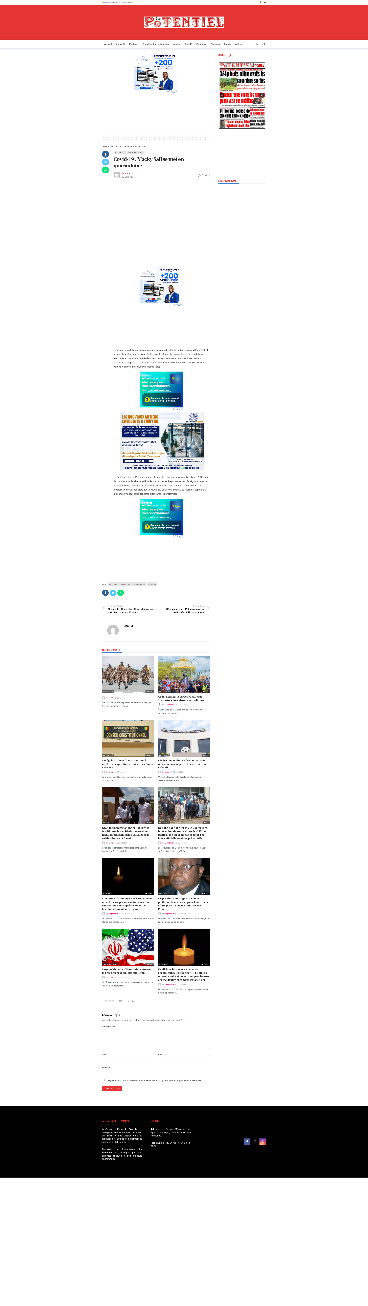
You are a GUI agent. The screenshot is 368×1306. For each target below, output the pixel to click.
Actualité (120, 152)
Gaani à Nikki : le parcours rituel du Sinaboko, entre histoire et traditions (181, 698)
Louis (167, 772)
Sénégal (152, 584)
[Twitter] (265, 2)
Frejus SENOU (114, 913)
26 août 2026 (122, 698)
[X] (255, 1141)
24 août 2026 (122, 977)
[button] (222, 95)
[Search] (257, 44)
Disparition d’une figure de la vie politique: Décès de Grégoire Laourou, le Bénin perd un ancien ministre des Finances (183, 904)
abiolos (126, 173)
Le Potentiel (169, 704)
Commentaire (109, 1026)
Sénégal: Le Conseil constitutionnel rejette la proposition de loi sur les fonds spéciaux (127, 764)
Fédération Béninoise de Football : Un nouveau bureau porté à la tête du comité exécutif (183, 764)
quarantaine (139, 584)
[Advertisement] (156, 113)
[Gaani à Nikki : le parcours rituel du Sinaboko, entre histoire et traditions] (184, 674)
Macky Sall (126, 584)
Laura (111, 698)
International (135, 152)
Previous (109, 1001)
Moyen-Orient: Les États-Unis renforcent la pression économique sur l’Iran (127, 971)
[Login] (264, 44)
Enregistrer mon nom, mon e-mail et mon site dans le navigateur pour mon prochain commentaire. (154, 1080)
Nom (105, 1054)
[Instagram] (262, 1141)
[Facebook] (260, 2)
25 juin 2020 (127, 176)
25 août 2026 (178, 772)
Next (120, 1001)
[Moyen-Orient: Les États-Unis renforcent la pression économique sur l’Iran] (128, 947)
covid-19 (113, 584)
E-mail (162, 1054)
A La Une (107, 893)
